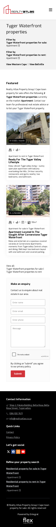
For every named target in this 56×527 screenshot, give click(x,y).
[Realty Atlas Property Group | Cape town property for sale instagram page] (18, 452)
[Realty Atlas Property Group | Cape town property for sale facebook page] (13, 452)
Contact (10, 432)
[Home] (19, 10)
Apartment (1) (13, 45)
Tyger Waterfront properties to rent (26, 55)
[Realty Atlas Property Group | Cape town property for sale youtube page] (23, 452)
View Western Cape (16, 64)
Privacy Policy (13, 437)
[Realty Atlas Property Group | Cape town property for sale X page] (8, 452)
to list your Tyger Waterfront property (25, 108)
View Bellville (36, 64)
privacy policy (24, 366)
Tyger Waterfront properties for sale (26, 42)
